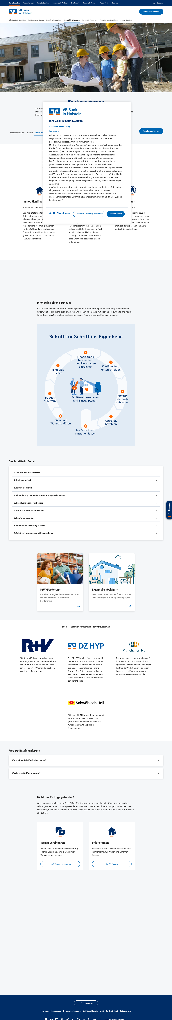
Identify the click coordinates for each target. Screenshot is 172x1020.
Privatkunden (14, 3)
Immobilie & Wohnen (60, 3)
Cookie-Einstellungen (59, 213)
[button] (86, 472)
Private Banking (43, 3)
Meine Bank (104, 3)
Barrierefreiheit (112, 1011)
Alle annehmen (115, 214)
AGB (102, 1011)
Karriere (115, 3)
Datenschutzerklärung (59, 126)
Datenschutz (56, 1011)
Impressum (45, 1011)
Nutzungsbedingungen (71, 1011)
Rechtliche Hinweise (90, 1011)
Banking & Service (89, 3)
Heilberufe (75, 3)
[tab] (17, 20)
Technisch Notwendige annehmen (89, 214)
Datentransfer (125, 1011)
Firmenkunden (28, 3)
